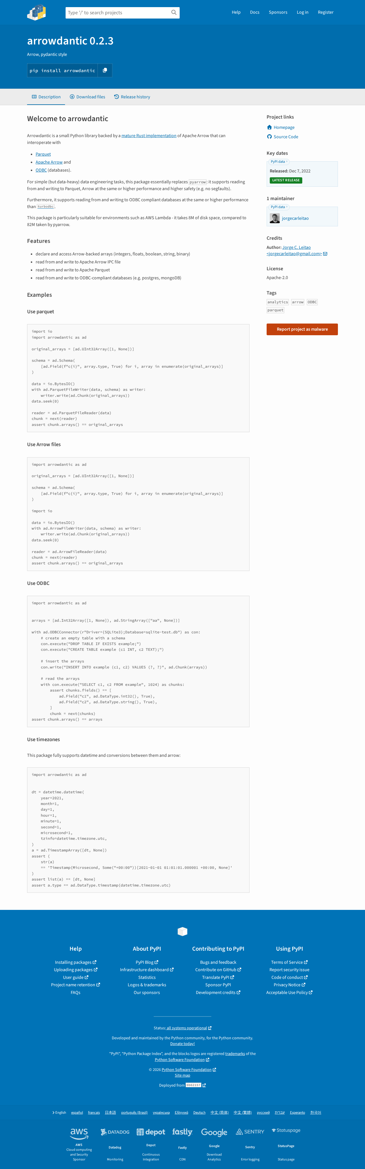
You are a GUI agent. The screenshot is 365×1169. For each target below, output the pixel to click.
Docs (254, 12)
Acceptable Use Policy (287, 992)
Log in (303, 12)
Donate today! (182, 1044)
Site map (182, 1075)
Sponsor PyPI (218, 985)
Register (326, 12)
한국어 (315, 1112)
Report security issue (289, 970)
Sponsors (278, 12)
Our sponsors (147, 992)
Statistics (147, 977)
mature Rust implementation (149, 136)
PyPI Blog (144, 962)
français (94, 1112)
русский (263, 1112)
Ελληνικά (181, 1112)
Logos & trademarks (147, 985)
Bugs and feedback (218, 962)
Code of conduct (287, 977)
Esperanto (297, 1112)
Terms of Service (287, 962)
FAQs (75, 992)
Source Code (286, 137)
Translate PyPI (215, 977)
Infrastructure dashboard (144, 970)
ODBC (41, 170)
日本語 (110, 1112)
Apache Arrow (49, 162)
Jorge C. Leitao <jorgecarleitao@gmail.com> (294, 250)
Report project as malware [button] (302, 329)
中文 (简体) (220, 1112)
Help (236, 12)
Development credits (216, 992)
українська (161, 1112)
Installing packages (73, 962)
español (77, 1112)
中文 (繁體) (243, 1112)
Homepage (284, 127)
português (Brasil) (134, 1112)
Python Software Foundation (180, 1060)
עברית (280, 1112)
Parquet (43, 154)
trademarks (235, 1054)
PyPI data (278, 161)
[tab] (46, 97)
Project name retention (73, 985)
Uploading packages (73, 970)
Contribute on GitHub (215, 970)
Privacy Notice (287, 985)
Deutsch (199, 1112)
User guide (73, 977)
